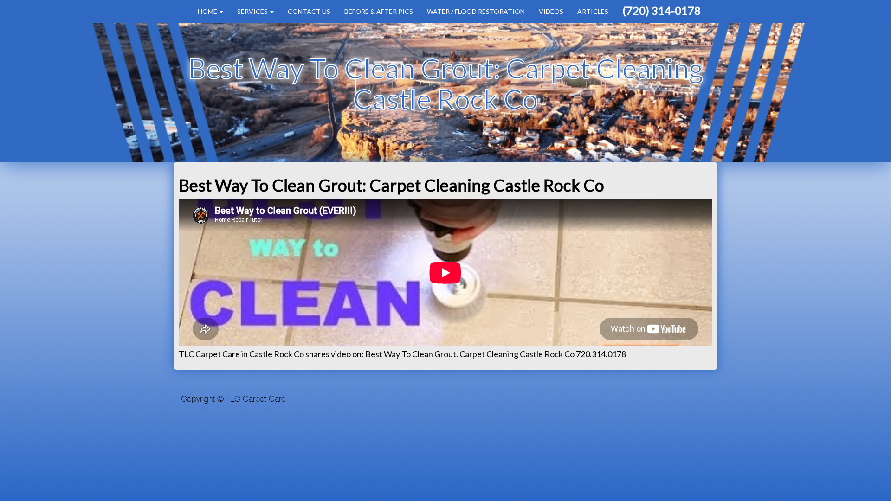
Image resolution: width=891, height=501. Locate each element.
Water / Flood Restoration (476, 11)
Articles (592, 11)
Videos (551, 11)
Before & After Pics (378, 11)
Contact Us (309, 11)
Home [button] (208, 11)
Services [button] (253, 11)
